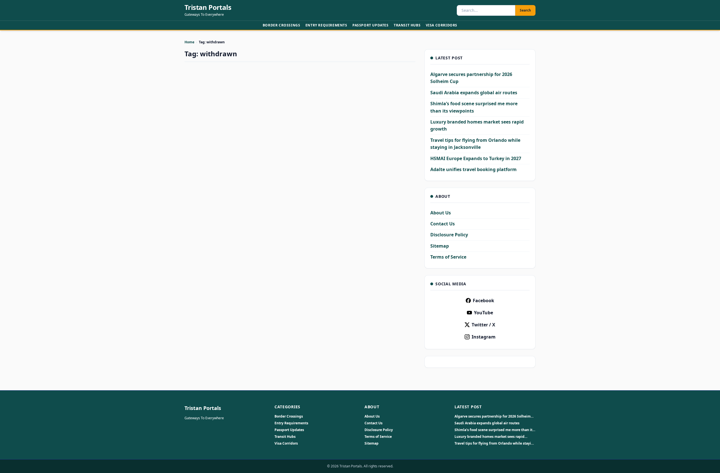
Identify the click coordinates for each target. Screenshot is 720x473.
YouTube (483, 313)
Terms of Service (448, 257)
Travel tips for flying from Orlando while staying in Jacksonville (495, 443)
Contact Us (442, 224)
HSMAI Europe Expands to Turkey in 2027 (475, 158)
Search (525, 10)
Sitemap (439, 246)
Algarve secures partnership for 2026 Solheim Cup (492, 416)
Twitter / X (483, 325)
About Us (440, 213)
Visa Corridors (441, 25)
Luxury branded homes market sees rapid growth (489, 436)
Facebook (483, 300)
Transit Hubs (407, 25)
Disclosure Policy (449, 235)
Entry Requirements (326, 25)
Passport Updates (370, 25)
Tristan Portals (207, 7)
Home (189, 42)
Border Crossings (281, 25)
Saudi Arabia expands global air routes (473, 92)
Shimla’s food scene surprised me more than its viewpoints (494, 430)
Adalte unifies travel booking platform (473, 169)
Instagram (484, 337)
